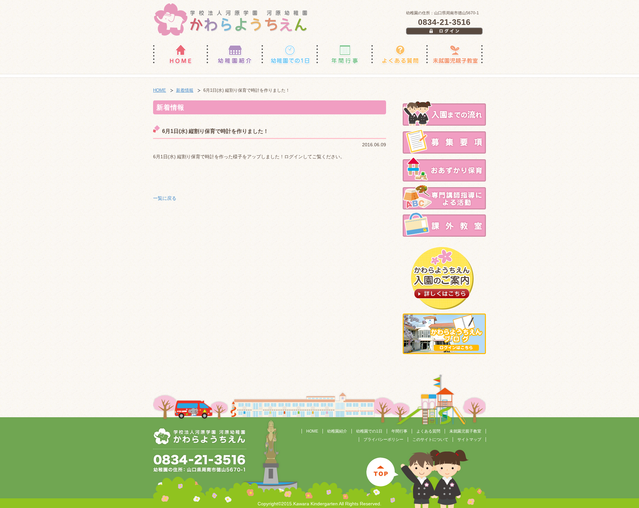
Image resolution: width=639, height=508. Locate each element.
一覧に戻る (164, 198)
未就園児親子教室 (465, 431)
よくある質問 (428, 431)
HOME (159, 90)
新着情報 (184, 90)
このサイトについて (430, 439)
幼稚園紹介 (337, 431)
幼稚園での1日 (369, 431)
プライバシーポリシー (383, 439)
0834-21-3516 (444, 22)
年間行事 (399, 431)
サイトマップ (469, 439)
